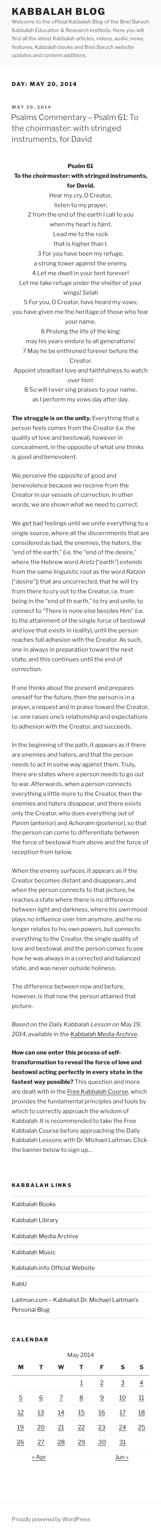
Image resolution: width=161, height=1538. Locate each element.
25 (141, 1427)
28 (61, 1442)
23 (102, 1427)
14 (61, 1412)
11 (141, 1397)
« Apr (39, 1457)
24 (122, 1427)
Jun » (122, 1457)
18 (141, 1412)
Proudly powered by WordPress (51, 1519)
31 (122, 1442)
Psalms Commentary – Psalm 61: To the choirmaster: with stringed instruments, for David (74, 128)
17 (123, 1412)
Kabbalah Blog (59, 11)
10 (122, 1397)
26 (20, 1442)
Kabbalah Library (35, 1220)
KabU (19, 1283)
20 (41, 1427)
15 (81, 1412)
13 (41, 1412)
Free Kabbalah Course (97, 1091)
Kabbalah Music (33, 1252)
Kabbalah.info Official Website (53, 1267)
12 (21, 1412)
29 (81, 1442)
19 (20, 1427)
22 (81, 1427)
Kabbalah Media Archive (103, 1034)
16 (101, 1412)
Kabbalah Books (34, 1204)
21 (61, 1427)
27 (41, 1442)
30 (102, 1442)
